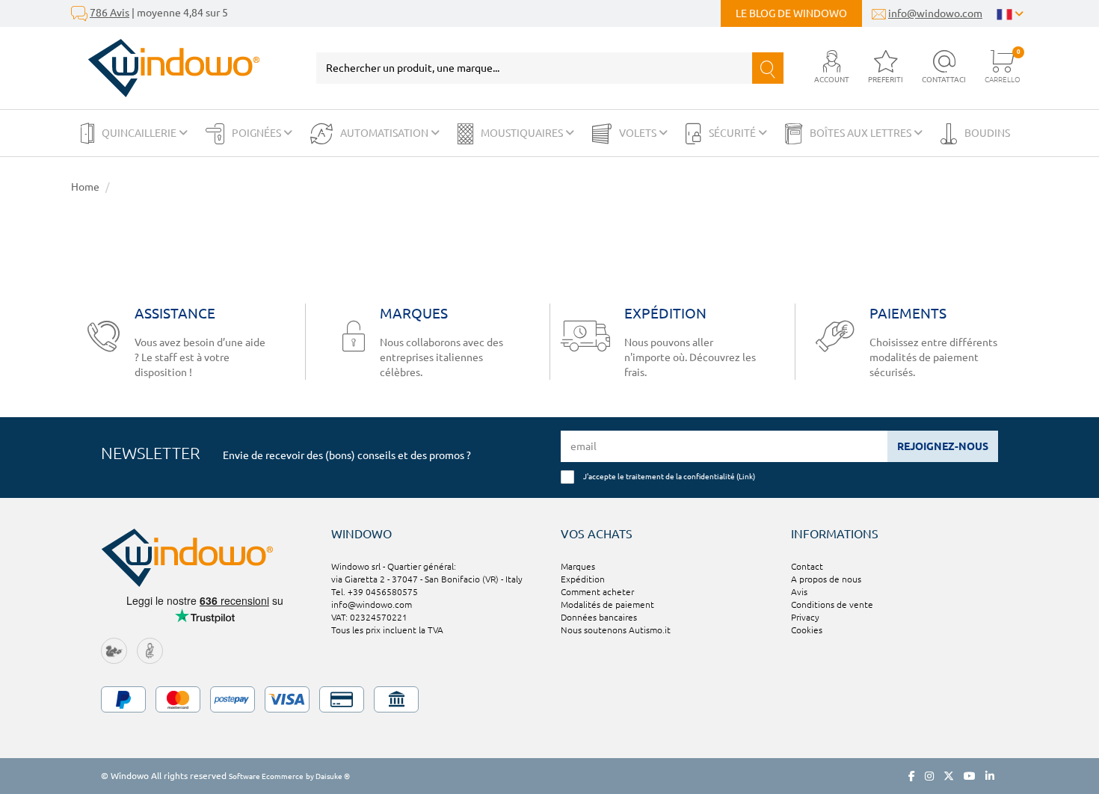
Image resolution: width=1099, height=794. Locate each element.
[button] (831, 67)
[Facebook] (911, 776)
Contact (807, 566)
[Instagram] (929, 776)
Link (746, 476)
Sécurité (733, 133)
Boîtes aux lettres (862, 133)
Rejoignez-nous (942, 446)
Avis (799, 592)
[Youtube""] (970, 776)
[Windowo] (165, 68)
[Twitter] (948, 776)
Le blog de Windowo (791, 13)
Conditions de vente (832, 604)
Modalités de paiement (607, 604)
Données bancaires (599, 617)
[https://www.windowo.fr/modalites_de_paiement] (549, 699)
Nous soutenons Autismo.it (616, 630)
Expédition (583, 579)
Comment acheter (597, 592)
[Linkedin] (989, 776)
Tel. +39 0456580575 (374, 592)
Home (85, 187)
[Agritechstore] (114, 650)
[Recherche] (768, 68)
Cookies (806, 630)
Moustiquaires (523, 133)
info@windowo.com (935, 13)
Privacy (805, 617)
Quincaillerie (140, 133)
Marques (578, 566)
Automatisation (385, 133)
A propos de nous (826, 579)
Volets (639, 133)
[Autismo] (150, 650)
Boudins (987, 133)
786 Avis (109, 13)
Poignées (257, 133)
